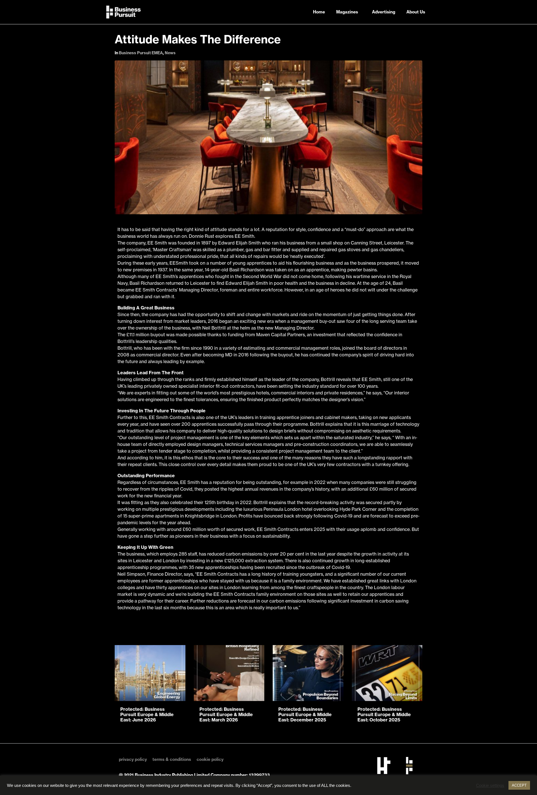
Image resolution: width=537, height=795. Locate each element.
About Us (415, 12)
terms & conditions (171, 759)
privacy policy (133, 759)
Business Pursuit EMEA (141, 52)
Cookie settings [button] (490, 785)
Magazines (347, 12)
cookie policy (210, 759)
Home (319, 12)
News (170, 52)
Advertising (383, 12)
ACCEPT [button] (519, 785)
